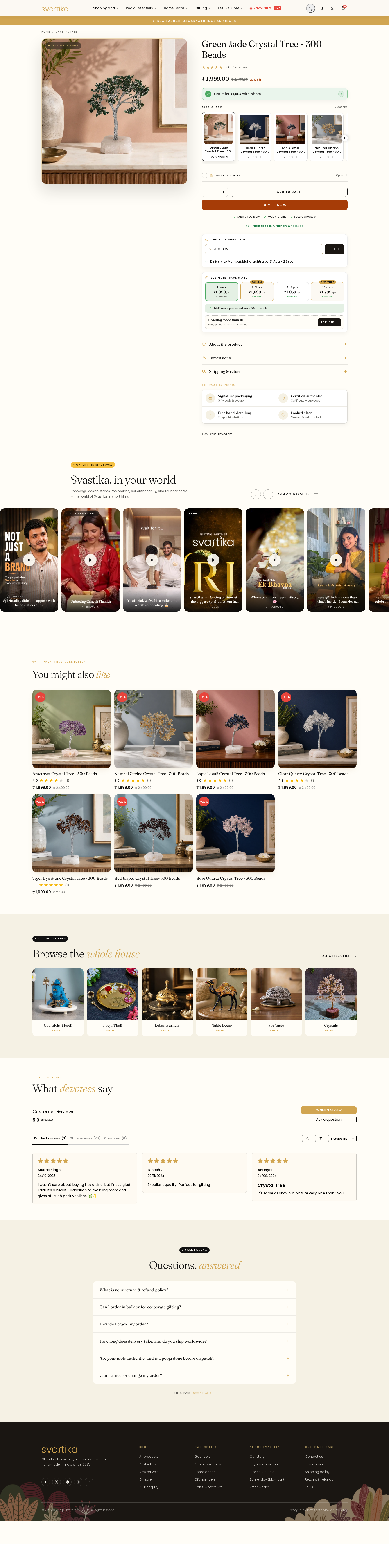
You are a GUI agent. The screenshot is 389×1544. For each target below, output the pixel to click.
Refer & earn (259, 1487)
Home (45, 31)
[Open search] (307, 1138)
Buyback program (264, 1464)
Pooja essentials (207, 1464)
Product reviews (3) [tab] (50, 1138)
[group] (194, 792)
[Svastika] (54, 8)
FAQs (309, 1487)
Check (334, 249)
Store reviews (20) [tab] (85, 1138)
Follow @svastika (295, 493)
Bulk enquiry (148, 1487)
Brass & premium (208, 1487)
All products (148, 1456)
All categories (336, 956)
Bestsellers (147, 1464)
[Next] (344, 138)
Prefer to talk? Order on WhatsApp (277, 226)
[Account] (332, 8)
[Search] (321, 8)
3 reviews (240, 67)
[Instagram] (78, 1482)
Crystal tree (66, 31)
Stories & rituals (262, 1472)
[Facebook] (45, 1482)
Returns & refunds (319, 1479)
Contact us (314, 1456)
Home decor (204, 1472)
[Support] (310, 8)
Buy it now (274, 205)
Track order (314, 1464)
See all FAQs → (204, 1393)
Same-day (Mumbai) (267, 1479)
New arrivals (148, 1472)
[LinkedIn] (89, 1482)
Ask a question (329, 1119)
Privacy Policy (297, 1510)
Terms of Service (318, 1510)
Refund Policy (338, 1510)
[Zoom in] (179, 46)
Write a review (329, 1110)
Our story (257, 1456)
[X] (56, 1482)
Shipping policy (317, 1472)
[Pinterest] (67, 1482)
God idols (202, 1456)
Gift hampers (205, 1479)
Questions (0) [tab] (115, 1138)
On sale (145, 1479)
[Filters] (320, 1138)
